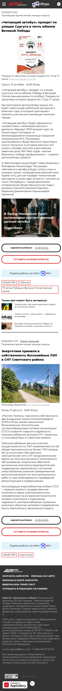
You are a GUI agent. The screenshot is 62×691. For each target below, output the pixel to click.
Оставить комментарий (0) (31, 259)
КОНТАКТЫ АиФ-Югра (15, 576)
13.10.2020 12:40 (9, 12)
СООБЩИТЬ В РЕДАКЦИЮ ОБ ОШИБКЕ (24, 588)
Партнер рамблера (28, 676)
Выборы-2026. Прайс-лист (18, 584)
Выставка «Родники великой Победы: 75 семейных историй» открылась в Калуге (33, 325)
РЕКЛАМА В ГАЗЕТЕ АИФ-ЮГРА (20, 580)
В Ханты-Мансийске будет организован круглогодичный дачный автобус (28, 217)
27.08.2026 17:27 (10, 341)
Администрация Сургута (22, 79)
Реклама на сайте (43, 576)
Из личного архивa (38, 404)
